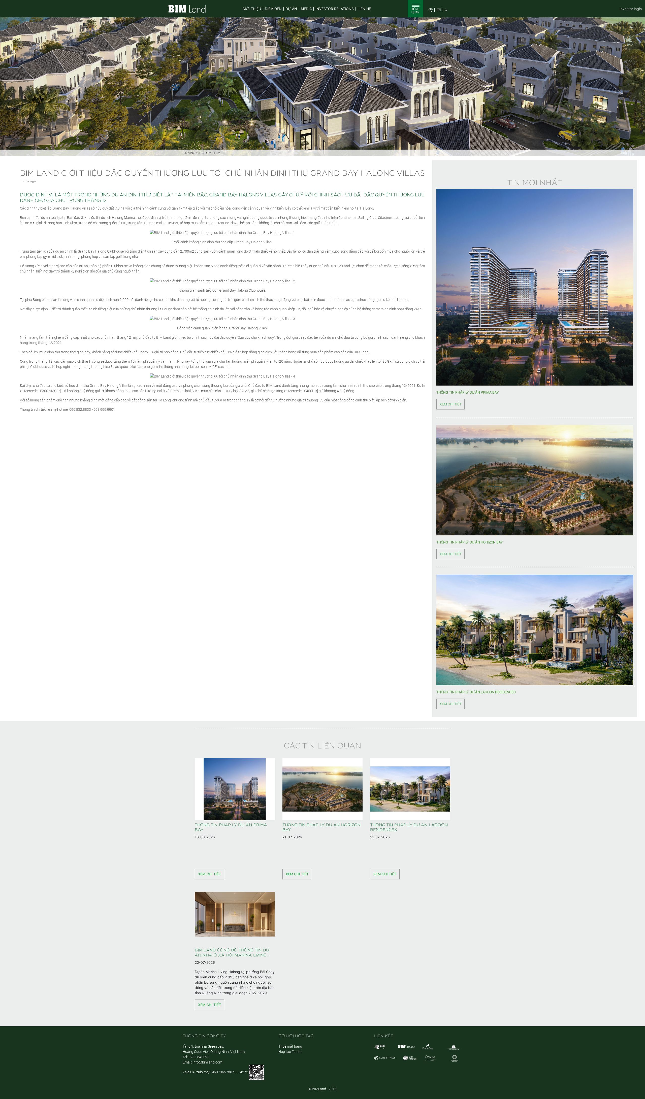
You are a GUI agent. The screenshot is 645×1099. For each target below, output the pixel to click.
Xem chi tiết (450, 404)
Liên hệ (364, 9)
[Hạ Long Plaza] (427, 1046)
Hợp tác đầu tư (290, 1051)
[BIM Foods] (409, 1057)
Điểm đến (273, 9)
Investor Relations (334, 9)
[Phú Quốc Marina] (454, 1057)
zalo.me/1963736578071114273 (222, 1072)
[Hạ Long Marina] (454, 1046)
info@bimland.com (207, 1062)
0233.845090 (198, 1056)
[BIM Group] (379, 1046)
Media (306, 9)
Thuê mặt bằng (290, 1046)
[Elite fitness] (385, 1057)
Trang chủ (193, 153)
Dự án (291, 9)
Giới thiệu (251, 9)
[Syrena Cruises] (430, 1057)
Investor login (631, 9)
